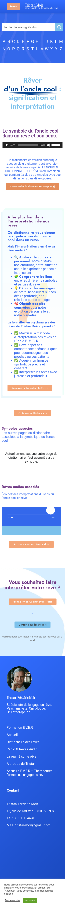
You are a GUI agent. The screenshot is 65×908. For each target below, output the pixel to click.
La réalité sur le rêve (21, 756)
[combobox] (28, 27)
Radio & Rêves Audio (22, 749)
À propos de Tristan (21, 764)
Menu (13, 6)
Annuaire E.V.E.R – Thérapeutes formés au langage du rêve (29, 773)
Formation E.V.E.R (20, 728)
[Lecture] (6, 145)
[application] (32, 145)
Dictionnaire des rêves (23, 742)
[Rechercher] (59, 27)
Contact (13, 790)
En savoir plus (12, 900)
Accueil (12, 735)
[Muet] (48, 145)
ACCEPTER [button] (30, 900)
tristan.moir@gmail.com (32, 825)
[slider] (56, 145)
